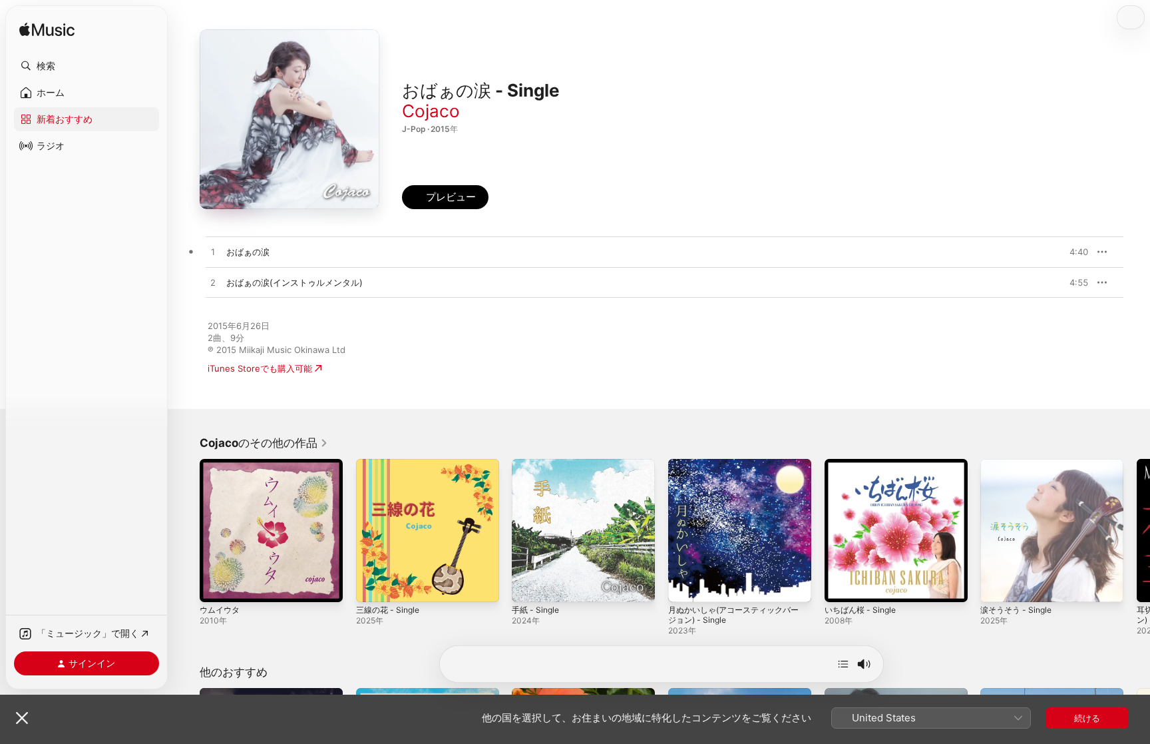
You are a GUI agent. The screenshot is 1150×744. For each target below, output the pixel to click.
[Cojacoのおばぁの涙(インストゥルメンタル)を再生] (213, 283)
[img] (47, 30)
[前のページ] (186, 530)
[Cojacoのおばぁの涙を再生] (213, 252)
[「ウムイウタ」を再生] (216, 585)
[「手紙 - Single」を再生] (528, 585)
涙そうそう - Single (1019, 464)
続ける (1087, 718)
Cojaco (431, 111)
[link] (264, 443)
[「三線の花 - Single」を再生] (373, 585)
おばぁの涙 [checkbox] (248, 251)
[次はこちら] (843, 664)
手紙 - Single (538, 464)
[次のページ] (1136, 530)
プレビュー (1071, 252)
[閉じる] (22, 718)
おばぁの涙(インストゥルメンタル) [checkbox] (294, 282)
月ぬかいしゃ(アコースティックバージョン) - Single (739, 469)
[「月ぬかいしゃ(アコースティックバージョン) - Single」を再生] (685, 585)
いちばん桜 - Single (863, 464)
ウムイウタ (221, 464)
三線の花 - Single (390, 464)
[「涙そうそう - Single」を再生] (997, 585)
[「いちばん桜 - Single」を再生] (841, 585)
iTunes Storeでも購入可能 (260, 368)
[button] (86, 66)
